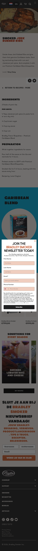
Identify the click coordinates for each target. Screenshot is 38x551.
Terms (26, 302)
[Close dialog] (35, 241)
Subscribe (19, 307)
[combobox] (6, 289)
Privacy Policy (20, 302)
